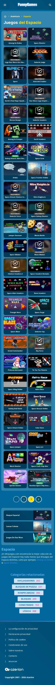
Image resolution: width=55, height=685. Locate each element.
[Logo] (27, 5)
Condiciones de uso (18, 645)
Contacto (13, 655)
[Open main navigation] (5, 5)
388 (34, 611)
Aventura (15, 16)
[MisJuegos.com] (5, 16)
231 (40, 586)
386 (38, 592)
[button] (50, 5)
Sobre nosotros (16, 650)
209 (34, 598)
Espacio (27, 16)
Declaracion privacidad (19, 634)
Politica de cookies (17, 639)
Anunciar (13, 661)
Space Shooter (10, 562)
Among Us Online (45, 559)
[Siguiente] (24, 499)
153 (37, 605)
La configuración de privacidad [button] (23, 628)
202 (38, 580)
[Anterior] (16, 499)
